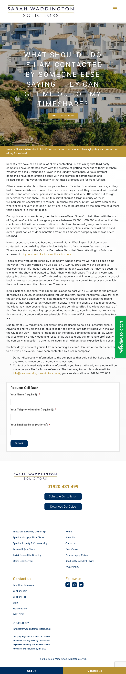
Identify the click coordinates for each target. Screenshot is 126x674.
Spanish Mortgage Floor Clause (28, 538)
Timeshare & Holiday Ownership (29, 532)
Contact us (70, 543)
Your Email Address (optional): (30, 424)
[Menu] (115, 6)
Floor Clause (71, 549)
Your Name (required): (25, 394)
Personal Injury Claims (24, 549)
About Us (70, 538)
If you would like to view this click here (47, 254)
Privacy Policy (72, 567)
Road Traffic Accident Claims (79, 561)
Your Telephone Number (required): (33, 409)
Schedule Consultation (63, 496)
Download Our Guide (63, 506)
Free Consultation (63, 115)
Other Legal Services (23, 561)
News (19, 149)
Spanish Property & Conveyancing (30, 543)
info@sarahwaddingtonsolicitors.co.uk (36, 373)
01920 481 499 (63, 486)
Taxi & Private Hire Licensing (27, 555)
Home (9, 149)
